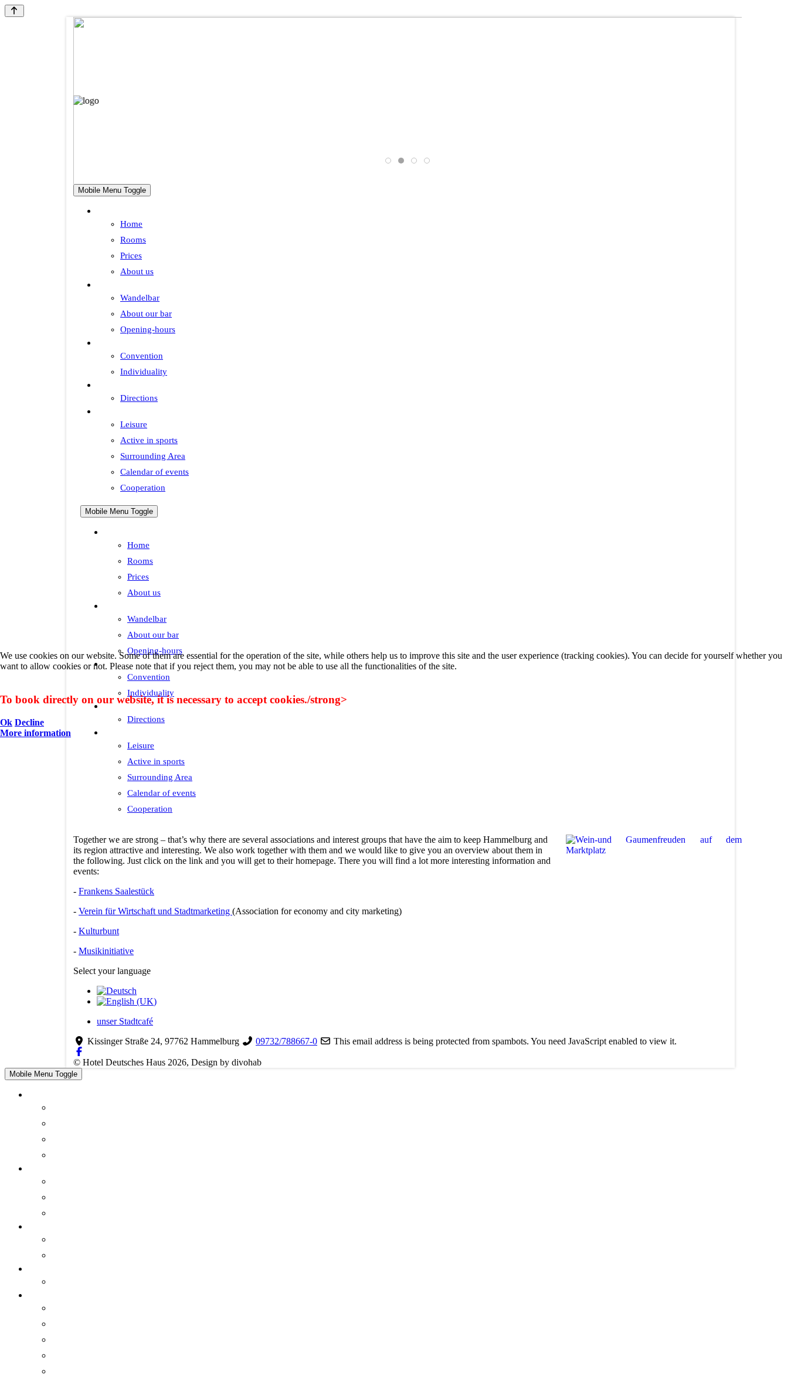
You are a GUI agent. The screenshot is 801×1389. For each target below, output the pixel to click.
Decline (29, 722)
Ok (6, 722)
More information (35, 733)
